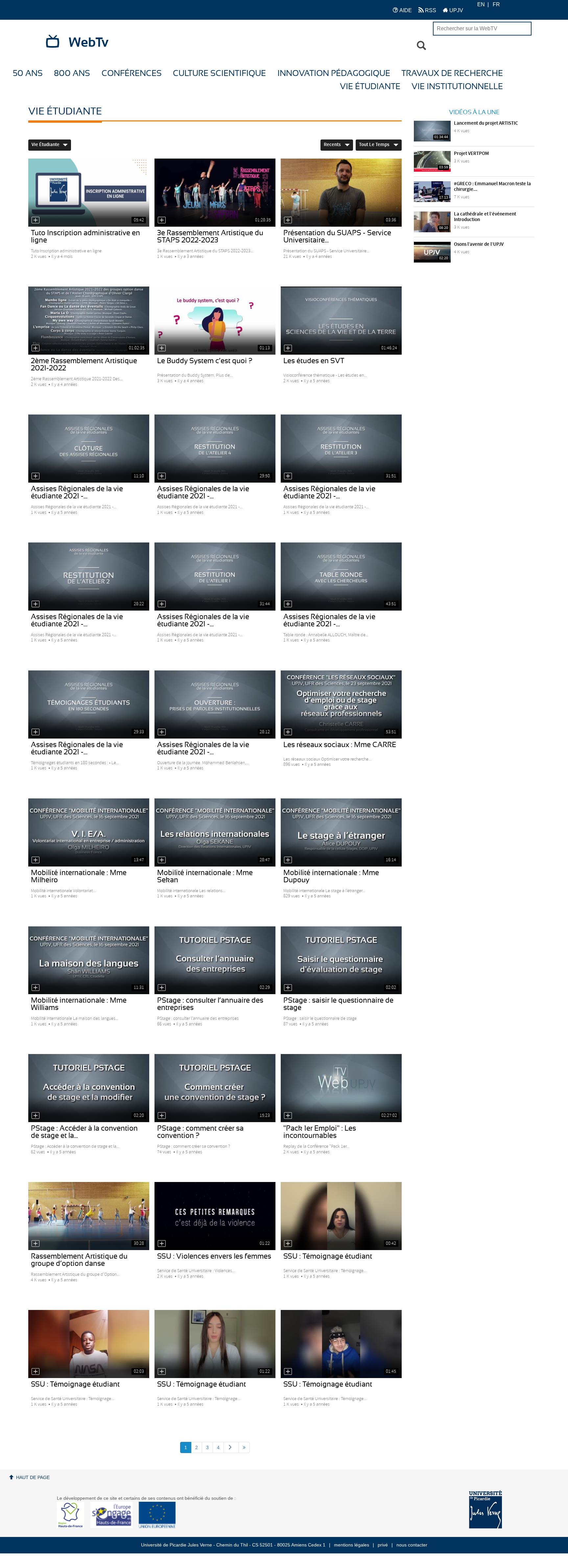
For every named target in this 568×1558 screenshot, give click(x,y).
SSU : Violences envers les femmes (214, 1256)
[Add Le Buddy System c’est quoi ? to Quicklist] (162, 348)
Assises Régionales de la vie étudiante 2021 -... (77, 492)
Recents (333, 144)
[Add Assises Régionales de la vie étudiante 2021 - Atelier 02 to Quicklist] (35, 604)
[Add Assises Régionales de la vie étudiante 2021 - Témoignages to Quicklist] (35, 732)
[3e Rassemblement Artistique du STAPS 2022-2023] (214, 193)
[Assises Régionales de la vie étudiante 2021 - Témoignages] (88, 704)
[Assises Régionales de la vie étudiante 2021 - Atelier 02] (88, 576)
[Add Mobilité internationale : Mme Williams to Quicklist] (35, 987)
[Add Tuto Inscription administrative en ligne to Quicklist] (35, 220)
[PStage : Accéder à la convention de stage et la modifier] (88, 1088)
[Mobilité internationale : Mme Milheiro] (88, 832)
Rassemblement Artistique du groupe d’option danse (79, 1260)
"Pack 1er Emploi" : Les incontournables (319, 1132)
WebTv (88, 42)
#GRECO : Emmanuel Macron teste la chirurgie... (492, 187)
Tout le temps (374, 144)
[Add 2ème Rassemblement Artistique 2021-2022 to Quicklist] (35, 348)
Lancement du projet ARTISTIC (486, 123)
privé (383, 1544)
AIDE (405, 10)
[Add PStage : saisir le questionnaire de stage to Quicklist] (288, 987)
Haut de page (33, 1477)
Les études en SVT (313, 360)
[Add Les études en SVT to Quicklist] (288, 348)
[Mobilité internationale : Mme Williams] (88, 960)
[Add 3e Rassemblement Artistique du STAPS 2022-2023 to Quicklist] (162, 220)
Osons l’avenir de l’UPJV (479, 244)
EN (481, 4)
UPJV (455, 10)
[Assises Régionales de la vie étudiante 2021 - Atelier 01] (214, 576)
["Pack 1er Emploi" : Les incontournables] (341, 1088)
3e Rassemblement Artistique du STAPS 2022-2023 (210, 236)
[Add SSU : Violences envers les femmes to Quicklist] (162, 1243)
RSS (430, 10)
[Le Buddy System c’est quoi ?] (214, 321)
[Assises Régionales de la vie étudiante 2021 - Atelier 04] (214, 449)
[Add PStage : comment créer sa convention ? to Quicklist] (162, 1115)
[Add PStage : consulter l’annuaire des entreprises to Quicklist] (162, 987)
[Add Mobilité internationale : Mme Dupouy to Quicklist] (288, 860)
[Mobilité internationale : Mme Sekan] (214, 832)
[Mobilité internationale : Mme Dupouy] (341, 832)
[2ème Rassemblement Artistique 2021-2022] (88, 321)
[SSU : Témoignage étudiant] (341, 1216)
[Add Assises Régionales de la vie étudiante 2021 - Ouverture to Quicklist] (162, 732)
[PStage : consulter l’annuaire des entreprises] (214, 960)
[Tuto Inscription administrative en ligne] (88, 193)
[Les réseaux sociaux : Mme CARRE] (341, 704)
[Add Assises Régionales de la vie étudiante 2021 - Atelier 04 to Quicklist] (162, 476)
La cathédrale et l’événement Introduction (485, 217)
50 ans (28, 73)
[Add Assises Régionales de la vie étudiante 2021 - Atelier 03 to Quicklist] (288, 476)
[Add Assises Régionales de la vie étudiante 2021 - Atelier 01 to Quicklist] (162, 604)
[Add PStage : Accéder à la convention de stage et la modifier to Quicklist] (35, 1115)
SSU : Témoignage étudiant (327, 1256)
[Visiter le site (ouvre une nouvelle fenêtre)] (73, 1526)
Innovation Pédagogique (333, 73)
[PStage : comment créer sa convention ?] (214, 1088)
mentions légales (351, 1544)
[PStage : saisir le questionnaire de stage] (341, 960)
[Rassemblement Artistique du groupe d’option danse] (88, 1216)
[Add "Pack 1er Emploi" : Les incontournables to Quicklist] (288, 1115)
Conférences (132, 73)
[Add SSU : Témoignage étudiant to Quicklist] (288, 1243)
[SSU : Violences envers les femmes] (214, 1216)
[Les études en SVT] (341, 321)
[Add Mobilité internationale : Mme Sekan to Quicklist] (162, 860)
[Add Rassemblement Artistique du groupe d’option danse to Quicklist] (35, 1243)
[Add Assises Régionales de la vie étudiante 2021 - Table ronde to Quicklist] (288, 604)
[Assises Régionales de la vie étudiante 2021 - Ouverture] (214, 704)
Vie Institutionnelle (457, 87)
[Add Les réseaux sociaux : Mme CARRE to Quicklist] (288, 732)
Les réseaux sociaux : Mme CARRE (339, 744)
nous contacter (411, 1544)
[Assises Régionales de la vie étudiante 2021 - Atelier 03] (341, 449)
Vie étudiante (370, 87)
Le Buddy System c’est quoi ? (204, 360)
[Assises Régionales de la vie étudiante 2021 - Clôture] (88, 449)
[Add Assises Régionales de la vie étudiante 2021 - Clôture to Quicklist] (35, 476)
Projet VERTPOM (471, 153)
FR (496, 4)
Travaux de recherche (452, 73)
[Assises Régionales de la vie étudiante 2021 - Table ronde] (341, 576)
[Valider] (421, 46)
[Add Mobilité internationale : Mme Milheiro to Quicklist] (35, 860)
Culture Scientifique (219, 73)
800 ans (72, 73)
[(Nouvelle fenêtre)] (485, 1509)
